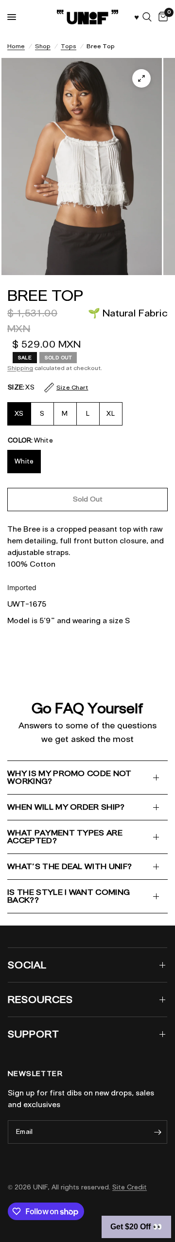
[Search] (147, 17)
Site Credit (129, 1187)
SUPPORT (33, 1034)
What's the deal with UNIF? (69, 866)
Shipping (20, 367)
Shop (43, 46)
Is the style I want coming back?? (68, 896)
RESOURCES (40, 999)
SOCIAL (27, 965)
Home (16, 46)
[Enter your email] (157, 1132)
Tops (68, 46)
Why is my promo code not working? (69, 777)
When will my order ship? (66, 807)
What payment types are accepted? (64, 836)
